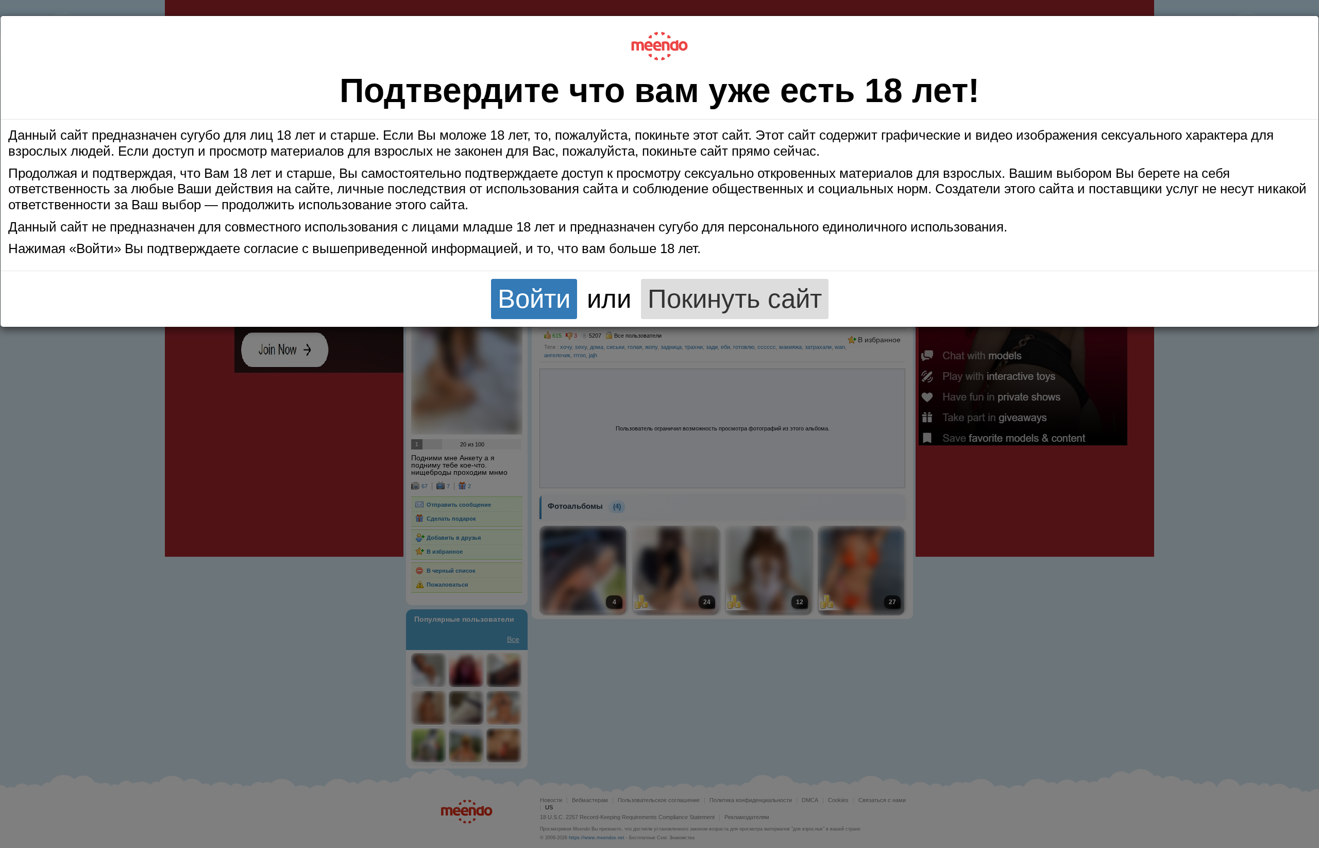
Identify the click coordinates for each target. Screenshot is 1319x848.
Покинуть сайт (735, 298)
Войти (534, 298)
